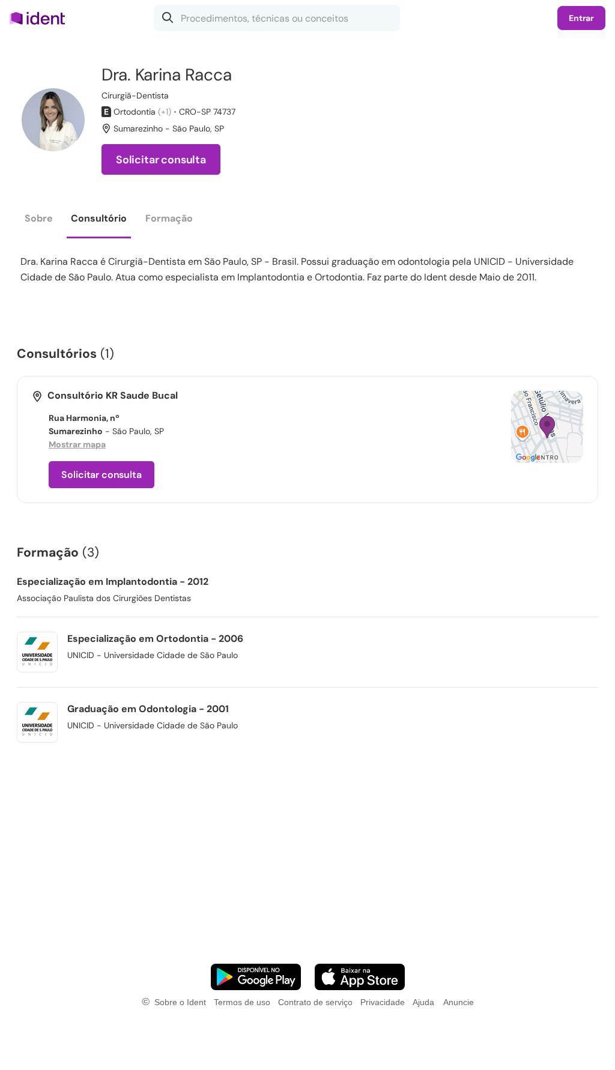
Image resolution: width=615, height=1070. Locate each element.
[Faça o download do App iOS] (360, 977)
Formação (169, 218)
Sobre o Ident (180, 1002)
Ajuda (423, 1002)
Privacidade (382, 1002)
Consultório (99, 218)
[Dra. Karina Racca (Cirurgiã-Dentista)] (53, 119)
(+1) (164, 111)
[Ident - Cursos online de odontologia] (41, 18)
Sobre (39, 218)
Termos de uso (242, 1002)
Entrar (581, 18)
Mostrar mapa (77, 444)
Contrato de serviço (315, 1002)
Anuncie (458, 1002)
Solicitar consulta (161, 160)
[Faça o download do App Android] (256, 977)
